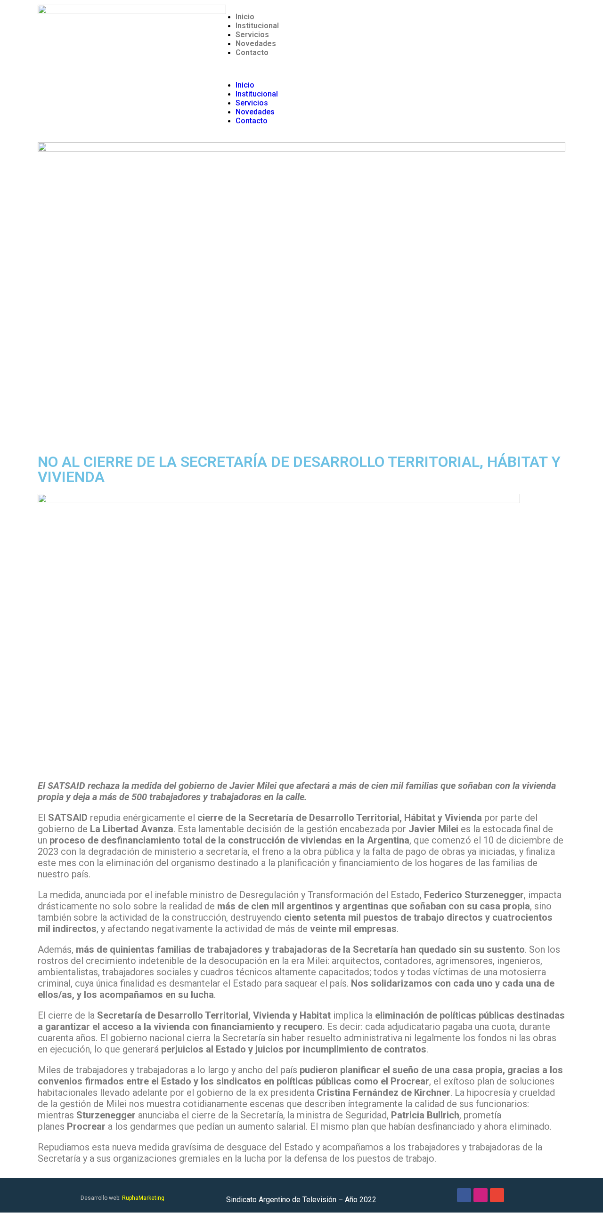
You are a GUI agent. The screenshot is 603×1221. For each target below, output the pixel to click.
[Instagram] (480, 1195)
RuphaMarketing (143, 1198)
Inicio (245, 16)
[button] (391, 68)
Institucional (257, 25)
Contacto (252, 52)
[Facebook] (464, 1195)
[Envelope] (497, 1195)
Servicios (252, 34)
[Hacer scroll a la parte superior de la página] (3, 1217)
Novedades (256, 43)
